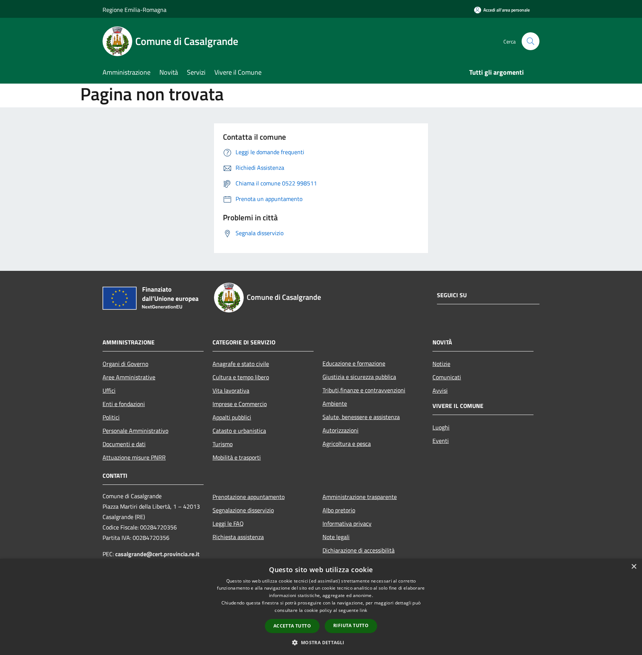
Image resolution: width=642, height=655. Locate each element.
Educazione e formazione (353, 363)
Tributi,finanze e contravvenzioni (363, 390)
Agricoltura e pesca (346, 443)
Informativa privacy (347, 523)
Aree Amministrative (129, 377)
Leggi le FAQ (228, 523)
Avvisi (440, 390)
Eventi (440, 440)
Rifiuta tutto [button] (351, 625)
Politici (111, 417)
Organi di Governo (125, 363)
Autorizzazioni (340, 430)
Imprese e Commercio (240, 403)
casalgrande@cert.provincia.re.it (157, 553)
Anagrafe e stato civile (241, 363)
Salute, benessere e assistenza (361, 416)
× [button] (633, 567)
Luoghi (441, 427)
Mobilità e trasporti (237, 457)
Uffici (109, 390)
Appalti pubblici (232, 417)
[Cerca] (530, 41)
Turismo (223, 444)
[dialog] (321, 607)
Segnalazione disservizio (243, 510)
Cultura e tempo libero (241, 377)
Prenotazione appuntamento (249, 496)
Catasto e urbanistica (239, 430)
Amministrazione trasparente (359, 496)
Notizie (441, 363)
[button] (321, 642)
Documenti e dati (124, 444)
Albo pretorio (338, 510)
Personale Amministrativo (135, 430)
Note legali (336, 536)
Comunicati (446, 377)
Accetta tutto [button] (292, 626)
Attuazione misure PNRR (134, 457)
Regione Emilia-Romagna (134, 9)
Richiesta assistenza (238, 536)
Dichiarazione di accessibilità (358, 550)
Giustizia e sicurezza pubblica (359, 376)
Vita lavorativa (231, 390)
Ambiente (334, 403)
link (363, 610)
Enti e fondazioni (124, 403)
